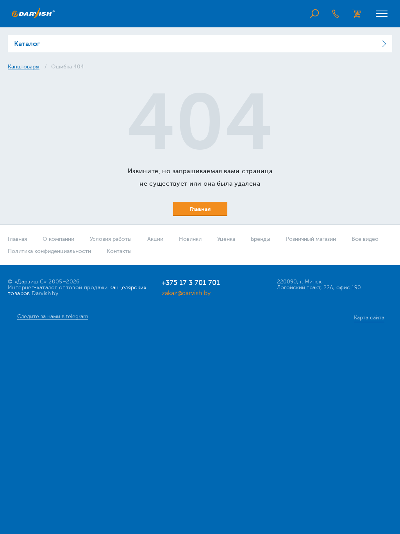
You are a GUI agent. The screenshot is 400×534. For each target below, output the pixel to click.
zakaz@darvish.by (186, 293)
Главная (17, 239)
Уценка (226, 239)
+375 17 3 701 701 (191, 283)
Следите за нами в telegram (52, 316)
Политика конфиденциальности (49, 251)
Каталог (27, 44)
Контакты (119, 251)
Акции (155, 239)
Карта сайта (369, 318)
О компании (58, 239)
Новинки (190, 239)
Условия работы (111, 239)
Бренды (260, 239)
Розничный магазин (311, 239)
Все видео (365, 239)
